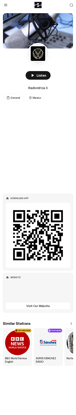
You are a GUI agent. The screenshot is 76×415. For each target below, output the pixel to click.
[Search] (71, 5)
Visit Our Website (38, 306)
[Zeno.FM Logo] (38, 5)
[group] (38, 347)
